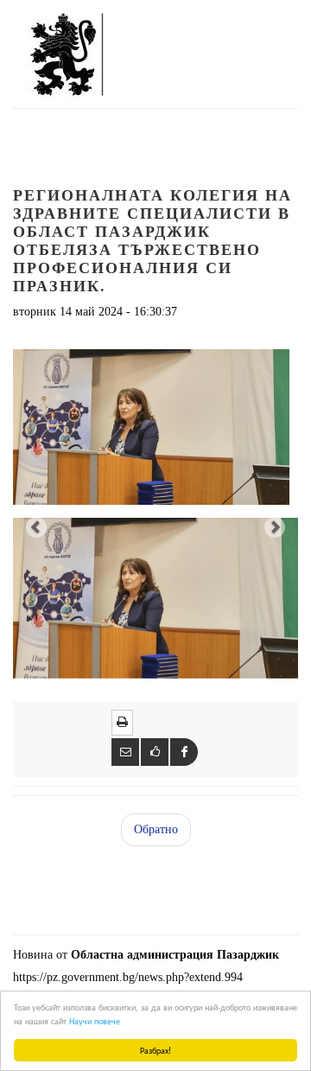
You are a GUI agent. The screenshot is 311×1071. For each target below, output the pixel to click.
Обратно (156, 829)
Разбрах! (155, 1049)
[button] (34, 525)
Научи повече (94, 1020)
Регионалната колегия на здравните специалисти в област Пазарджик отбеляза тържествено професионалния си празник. (152, 241)
